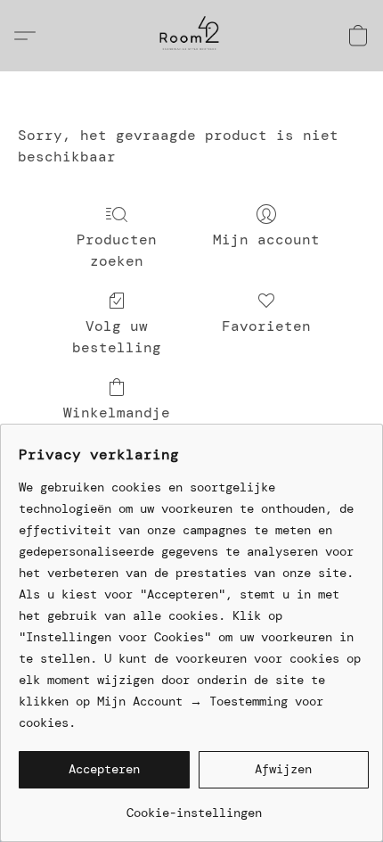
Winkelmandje (116, 412)
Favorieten (266, 326)
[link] (194, 805)
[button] (191, 35)
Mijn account (266, 239)
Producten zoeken (117, 250)
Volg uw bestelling (116, 337)
